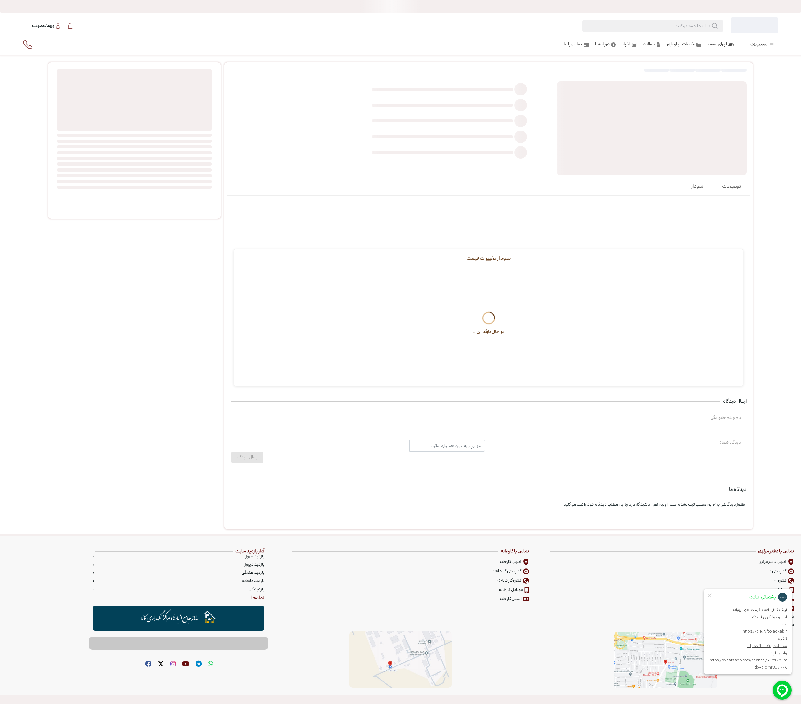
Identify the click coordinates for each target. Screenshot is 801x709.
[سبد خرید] (70, 26)
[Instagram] (172, 664)
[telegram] (198, 664)
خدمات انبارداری (681, 44)
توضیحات (731, 186)
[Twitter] (160, 664)
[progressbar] (400, 6)
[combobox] (659, 26)
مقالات (649, 44)
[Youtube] (185, 664)
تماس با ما (573, 44)
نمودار (697, 186)
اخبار (626, 44)
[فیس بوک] (147, 664)
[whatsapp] (209, 664)
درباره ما (602, 44)
